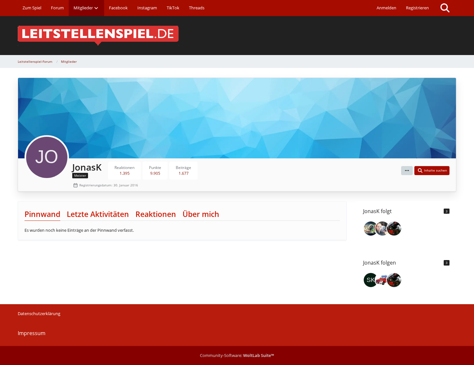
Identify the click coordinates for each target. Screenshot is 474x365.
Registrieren (417, 8)
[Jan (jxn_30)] (371, 228)
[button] (407, 170)
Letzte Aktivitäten (98, 214)
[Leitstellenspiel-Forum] (237, 36)
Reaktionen (155, 214)
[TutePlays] (382, 280)
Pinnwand (42, 214)
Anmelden (386, 8)
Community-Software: (237, 355)
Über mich (201, 214)
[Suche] (445, 8)
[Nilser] (394, 228)
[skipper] (371, 280)
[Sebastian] (382, 228)
